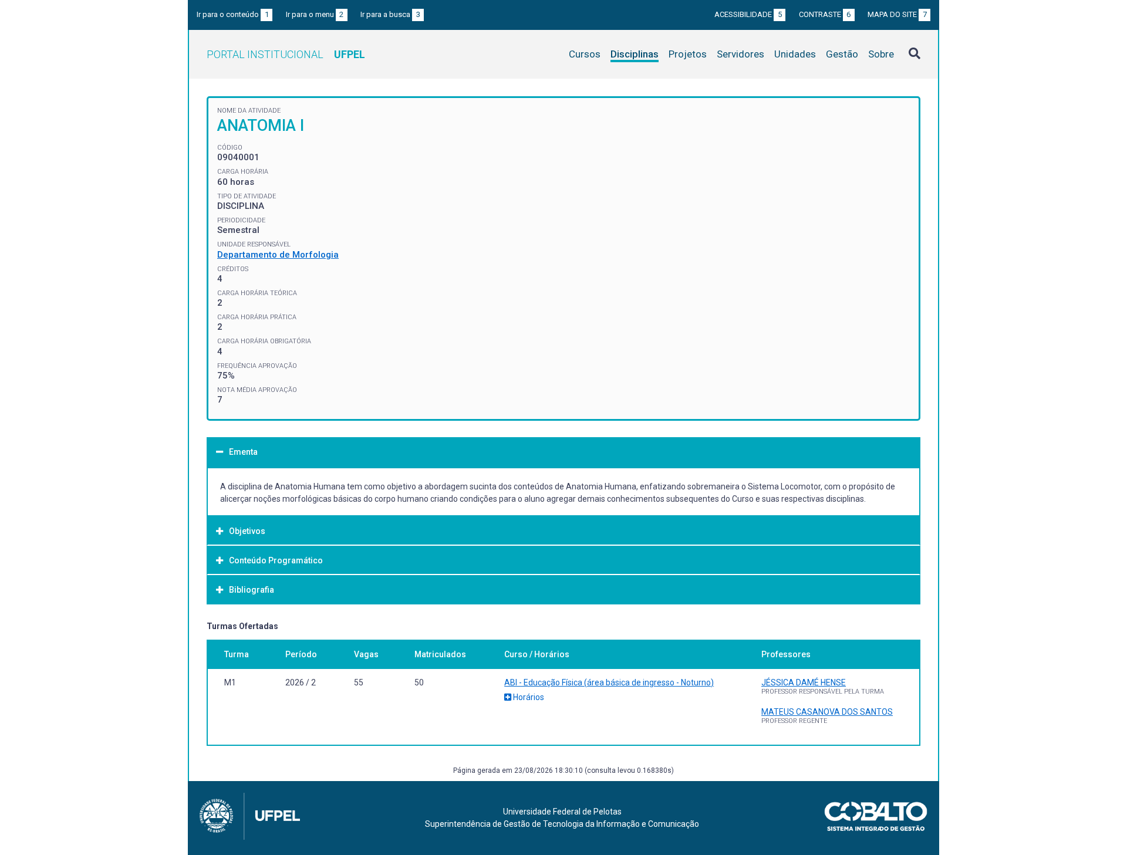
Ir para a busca (390, 14)
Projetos (688, 54)
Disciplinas (634, 54)
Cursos (584, 54)
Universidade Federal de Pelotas (562, 811)
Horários (527, 697)
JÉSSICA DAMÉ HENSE (803, 682)
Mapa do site (897, 14)
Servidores (740, 54)
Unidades (795, 54)
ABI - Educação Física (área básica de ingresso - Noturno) (609, 682)
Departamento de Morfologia (278, 254)
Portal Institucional (286, 54)
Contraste (825, 14)
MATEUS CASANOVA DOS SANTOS (827, 712)
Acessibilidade (748, 14)
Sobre (881, 54)
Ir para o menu (315, 14)
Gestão (842, 54)
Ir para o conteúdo (233, 14)
